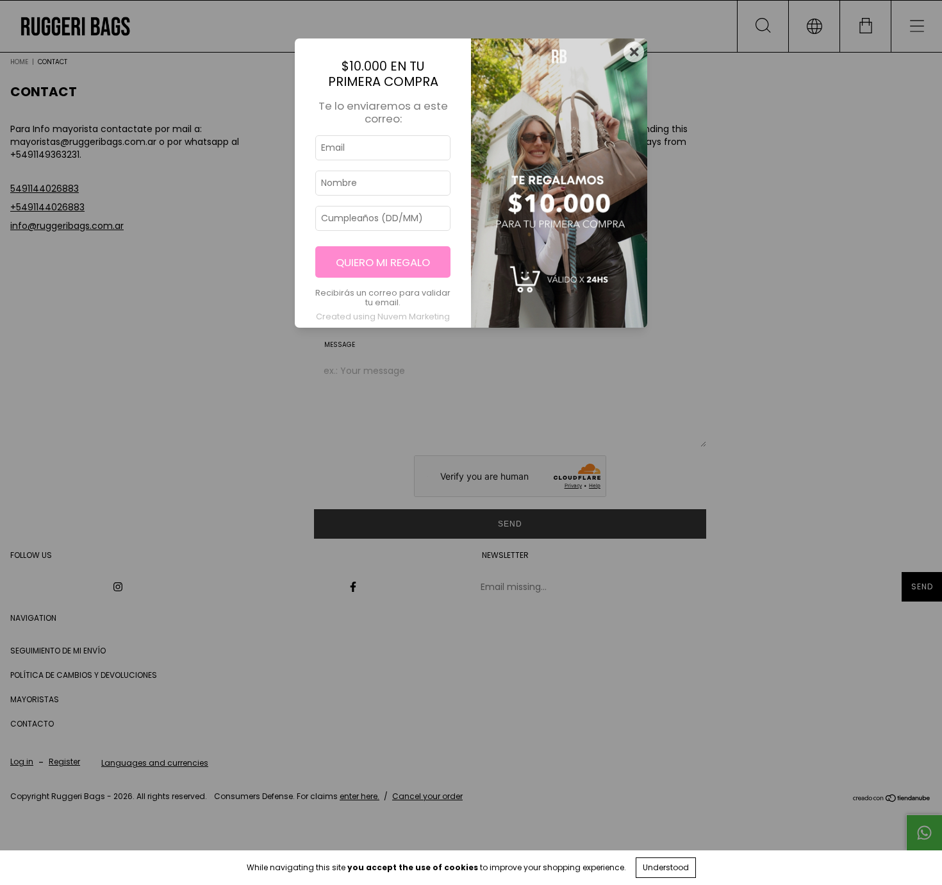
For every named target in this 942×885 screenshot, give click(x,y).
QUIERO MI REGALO (383, 262)
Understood (666, 867)
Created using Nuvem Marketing (383, 316)
